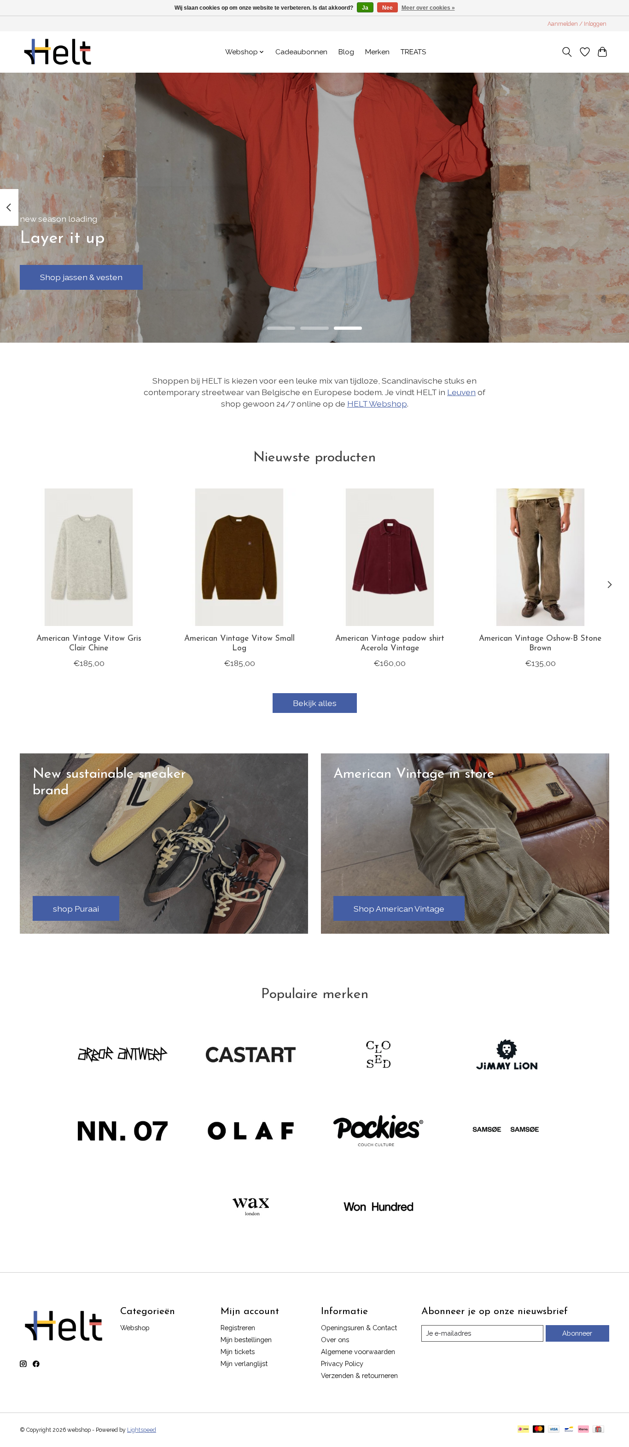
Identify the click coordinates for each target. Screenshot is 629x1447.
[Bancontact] (569, 1429)
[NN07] (123, 1131)
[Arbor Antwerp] (123, 1055)
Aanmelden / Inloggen (576, 24)
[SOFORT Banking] (583, 1429)
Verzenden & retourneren (359, 1375)
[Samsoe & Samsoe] (506, 1131)
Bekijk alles (315, 703)
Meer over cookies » (428, 8)
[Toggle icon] (567, 52)
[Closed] (378, 1055)
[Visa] (554, 1429)
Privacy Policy (342, 1363)
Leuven (461, 392)
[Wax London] (250, 1208)
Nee (387, 8)
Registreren (238, 1328)
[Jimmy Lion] (506, 1055)
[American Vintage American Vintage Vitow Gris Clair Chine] (88, 557)
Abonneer (577, 1333)
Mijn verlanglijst (244, 1363)
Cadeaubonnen (301, 52)
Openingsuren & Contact (359, 1328)
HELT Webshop (377, 403)
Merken (377, 52)
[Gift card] (598, 1429)
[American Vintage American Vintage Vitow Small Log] (239, 557)
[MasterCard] (539, 1429)
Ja (365, 8)
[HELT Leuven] (57, 51)
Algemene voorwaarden (358, 1351)
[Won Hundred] (378, 1208)
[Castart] (250, 1055)
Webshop (135, 1328)
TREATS (413, 52)
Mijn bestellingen (246, 1340)
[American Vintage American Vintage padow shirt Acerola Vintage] (390, 557)
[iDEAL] (523, 1429)
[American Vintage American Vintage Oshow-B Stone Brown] (540, 557)
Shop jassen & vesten (81, 277)
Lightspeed (141, 1430)
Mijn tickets (238, 1351)
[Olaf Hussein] (250, 1131)
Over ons (335, 1340)
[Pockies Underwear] (378, 1131)
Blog (346, 52)
